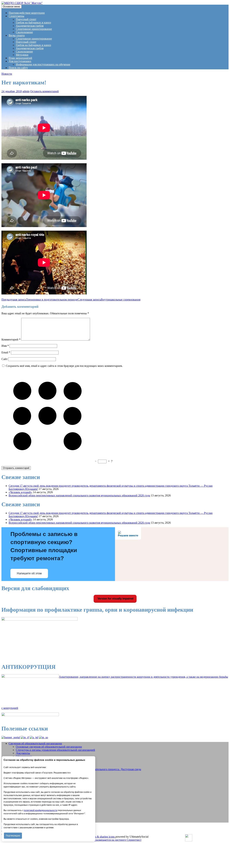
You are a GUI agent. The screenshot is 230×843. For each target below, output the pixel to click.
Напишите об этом (29, 573)
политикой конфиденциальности (40, 810)
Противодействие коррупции (27, 12)
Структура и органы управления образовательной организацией (55, 749)
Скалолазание (24, 32)
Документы (23, 753)
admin (25, 91)
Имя (5, 345)
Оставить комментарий (44, 91)
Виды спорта (17, 35)
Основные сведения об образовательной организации (49, 746)
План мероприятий (20, 57)
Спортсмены (16, 16)
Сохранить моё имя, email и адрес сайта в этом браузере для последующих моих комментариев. (64, 365)
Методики (22, 54)
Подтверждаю (13, 835)
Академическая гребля (29, 25)
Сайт (4, 359)
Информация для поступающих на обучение (43, 64)
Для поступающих (20, 61)
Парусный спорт (26, 19)
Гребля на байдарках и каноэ (33, 22)
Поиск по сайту (18, 67)
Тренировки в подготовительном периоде (39, 299)
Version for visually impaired (115, 598)
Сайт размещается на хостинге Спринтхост (115, 839)
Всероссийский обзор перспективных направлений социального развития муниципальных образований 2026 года (79, 495)
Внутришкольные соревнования (109, 299)
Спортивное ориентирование (34, 28)
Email (5, 352)
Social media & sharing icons (98, 836)
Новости (6, 73)
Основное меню (11, 6)
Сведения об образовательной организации (35, 743)
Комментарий (10, 339)
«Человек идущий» (20, 492)
